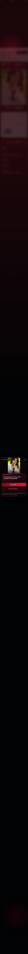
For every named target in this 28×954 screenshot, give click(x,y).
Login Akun (13, 484)
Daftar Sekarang (13, 488)
